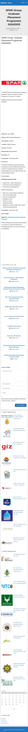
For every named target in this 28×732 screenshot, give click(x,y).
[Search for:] (26, 2)
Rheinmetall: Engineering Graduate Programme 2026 (14, 356)
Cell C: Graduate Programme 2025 (14, 316)
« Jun (13, 708)
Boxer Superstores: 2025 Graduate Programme (14, 278)
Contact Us (3, 720)
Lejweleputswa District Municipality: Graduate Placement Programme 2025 (14, 288)
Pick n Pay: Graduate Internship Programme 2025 (14, 297)
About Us (3, 718)
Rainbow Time (6, 2)
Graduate (16, 30)
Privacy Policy (4, 721)
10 (16, 697)
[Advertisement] (14, 61)
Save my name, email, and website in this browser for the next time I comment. (13, 400)
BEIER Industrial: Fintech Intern (14, 306)
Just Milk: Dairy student (14, 326)
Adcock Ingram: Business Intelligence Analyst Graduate (14, 346)
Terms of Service (5, 723)
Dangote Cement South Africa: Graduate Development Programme (14, 268)
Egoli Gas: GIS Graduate (14, 335)
